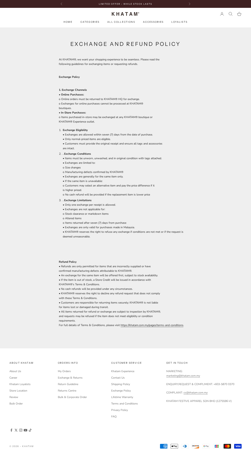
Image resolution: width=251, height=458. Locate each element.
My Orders (64, 371)
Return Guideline (68, 384)
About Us (15, 371)
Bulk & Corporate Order (72, 397)
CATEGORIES (90, 22)
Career (13, 378)
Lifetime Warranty (122, 397)
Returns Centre (67, 391)
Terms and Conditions (124, 403)
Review (13, 397)
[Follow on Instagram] (21, 430)
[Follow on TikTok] (30, 430)
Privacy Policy (119, 410)
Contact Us (118, 378)
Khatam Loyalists (20, 384)
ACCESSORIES (153, 22)
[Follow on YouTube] (25, 430)
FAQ (114, 416)
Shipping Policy (120, 384)
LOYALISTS (179, 22)
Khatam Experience (122, 371)
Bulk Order (16, 403)
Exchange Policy (121, 391)
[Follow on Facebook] (11, 430)
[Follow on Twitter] (16, 430)
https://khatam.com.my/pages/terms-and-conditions (152, 325)
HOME (68, 22)
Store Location (18, 391)
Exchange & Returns (70, 378)
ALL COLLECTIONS (121, 22)
